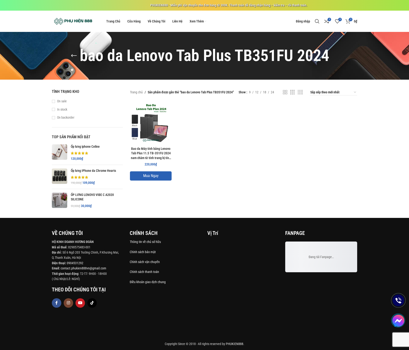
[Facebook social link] (56, 303)
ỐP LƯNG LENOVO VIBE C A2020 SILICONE (92, 197)
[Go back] (74, 55)
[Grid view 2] (285, 92)
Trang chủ (136, 92)
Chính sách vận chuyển (145, 262)
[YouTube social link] (80, 303)
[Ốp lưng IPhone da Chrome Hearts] (59, 177)
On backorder (65, 117)
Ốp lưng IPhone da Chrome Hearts (93, 171)
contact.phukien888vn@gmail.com (83, 268)
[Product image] (151, 123)
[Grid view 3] (292, 92)
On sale (62, 101)
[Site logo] (73, 21)
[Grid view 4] (300, 92)
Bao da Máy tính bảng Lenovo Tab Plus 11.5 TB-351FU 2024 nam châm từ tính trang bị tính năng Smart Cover (151, 154)
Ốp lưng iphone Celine (85, 146)
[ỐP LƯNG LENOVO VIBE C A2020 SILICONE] (59, 200)
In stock (62, 109)
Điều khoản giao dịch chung (148, 282)
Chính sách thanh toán (145, 272)
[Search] (317, 21)
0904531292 (75, 263)
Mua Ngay (151, 175)
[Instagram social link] (68, 303)
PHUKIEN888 (234, 344)
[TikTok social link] (92, 303)
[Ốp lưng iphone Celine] (59, 152)
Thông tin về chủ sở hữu (145, 242)
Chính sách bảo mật (143, 252)
